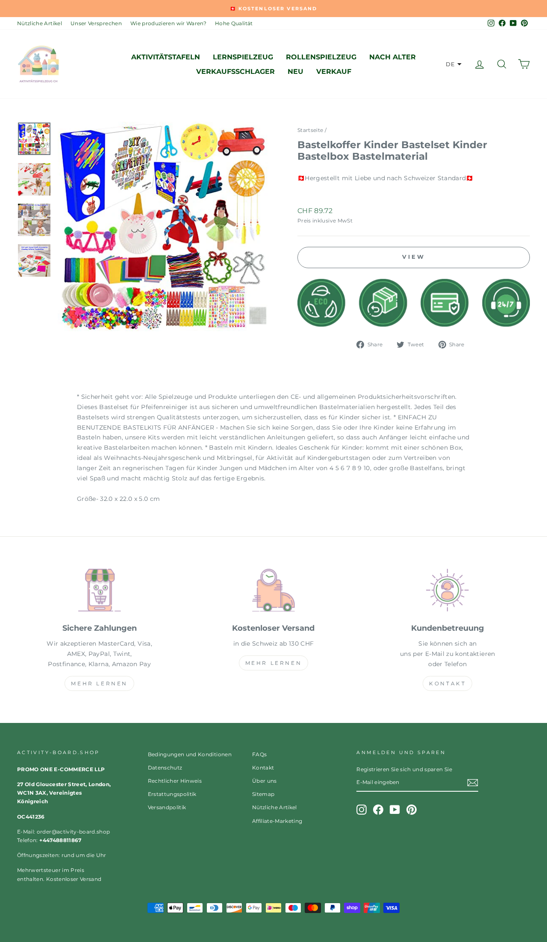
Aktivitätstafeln (165, 57)
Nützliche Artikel (39, 23)
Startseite (310, 130)
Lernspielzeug (243, 57)
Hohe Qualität (234, 23)
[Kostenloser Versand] (273, 592)
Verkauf (333, 71)
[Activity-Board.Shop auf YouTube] (395, 810)
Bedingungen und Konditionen (190, 754)
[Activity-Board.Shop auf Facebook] (378, 810)
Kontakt (447, 683)
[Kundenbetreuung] (447, 592)
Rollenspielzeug (321, 57)
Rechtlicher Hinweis (175, 781)
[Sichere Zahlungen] (99, 592)
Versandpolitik (167, 807)
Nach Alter (392, 57)
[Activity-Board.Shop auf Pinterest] (411, 810)
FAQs (259, 754)
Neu (295, 71)
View (413, 256)
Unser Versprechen (96, 23)
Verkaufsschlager (235, 71)
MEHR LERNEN (99, 683)
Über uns (264, 781)
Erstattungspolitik (172, 794)
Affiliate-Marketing (277, 821)
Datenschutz (165, 767)
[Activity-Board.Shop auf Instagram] (361, 810)
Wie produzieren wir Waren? (168, 23)
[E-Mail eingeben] (472, 783)
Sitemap (263, 794)
